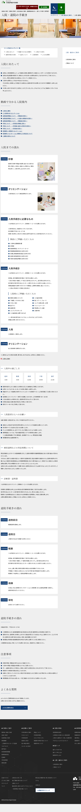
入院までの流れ (40, 52)
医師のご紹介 (25, 740)
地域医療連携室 (6, 751)
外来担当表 (25, 738)
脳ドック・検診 (40, 11)
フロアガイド (5, 746)
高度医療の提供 (57, 732)
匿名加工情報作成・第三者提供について (46, 778)
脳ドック (57, 746)
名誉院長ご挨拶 (6, 738)
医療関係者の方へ (31, 11)
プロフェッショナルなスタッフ (60, 740)
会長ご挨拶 (5, 735)
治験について (15, 783)
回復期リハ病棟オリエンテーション (12, 131)
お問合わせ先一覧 (17, 778)
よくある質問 (46, 55)
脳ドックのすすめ (57, 749)
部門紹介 (47, 11)
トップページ (54, 15)
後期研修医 (78, 732)
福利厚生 (77, 738)
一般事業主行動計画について (20, 789)
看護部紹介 (78, 735)
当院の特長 (58, 728)
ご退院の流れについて (9, 136)
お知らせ (38, 785)
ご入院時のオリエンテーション (11, 113)
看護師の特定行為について (41, 740)
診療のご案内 (12, 11)
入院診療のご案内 (57, 764)
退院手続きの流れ (11, 55)
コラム (37, 780)
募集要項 (77, 740)
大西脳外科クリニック (43, 790)
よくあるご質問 (5, 780)
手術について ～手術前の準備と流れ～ (14, 123)
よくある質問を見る (8, 708)
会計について (24, 55)
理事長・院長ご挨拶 (7, 732)
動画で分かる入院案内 (25, 52)
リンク (3, 786)
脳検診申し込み (57, 755)
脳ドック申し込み (57, 752)
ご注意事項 (35, 55)
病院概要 (4, 740)
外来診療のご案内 (26, 732)
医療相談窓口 (5, 754)
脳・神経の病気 (26, 743)
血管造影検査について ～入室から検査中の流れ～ (17, 118)
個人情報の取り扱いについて (19, 780)
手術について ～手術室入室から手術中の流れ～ (17, 126)
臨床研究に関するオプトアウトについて (22, 786)
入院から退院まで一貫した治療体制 (62, 738)
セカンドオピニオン (39, 738)
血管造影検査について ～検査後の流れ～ (15, 121)
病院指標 (4, 763)
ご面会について (57, 767)
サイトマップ (5, 783)
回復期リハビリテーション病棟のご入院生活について (17, 134)
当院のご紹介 (5, 11)
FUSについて (25, 735)
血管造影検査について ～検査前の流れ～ (15, 116)
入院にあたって (10, 52)
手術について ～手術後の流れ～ (12, 128)
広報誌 (3, 757)
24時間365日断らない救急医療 (61, 735)
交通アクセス (5, 778)
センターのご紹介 (26, 746)
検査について (37, 732)
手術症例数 (5, 760)
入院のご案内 (6, 111)
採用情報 (45, 7)
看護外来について (38, 743)
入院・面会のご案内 (21, 11)
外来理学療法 (37, 735)
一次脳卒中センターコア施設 (9, 743)
